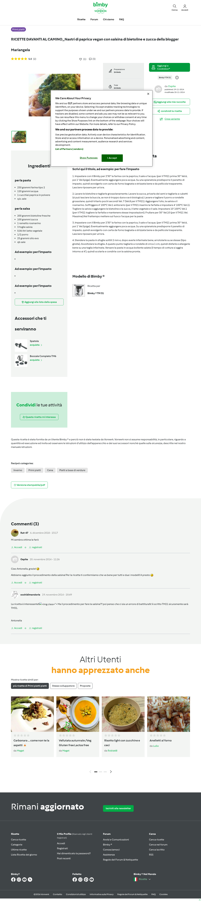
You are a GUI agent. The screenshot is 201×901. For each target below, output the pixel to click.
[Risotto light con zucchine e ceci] (123, 714)
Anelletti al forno (161, 740)
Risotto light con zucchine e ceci (122, 743)
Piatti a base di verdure (72, 470)
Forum (107, 833)
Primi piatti (34, 470)
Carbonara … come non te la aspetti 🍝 (31, 743)
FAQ (153, 894)
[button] (175, 7)
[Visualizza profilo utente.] (158, 88)
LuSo (156, 745)
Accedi (61, 843)
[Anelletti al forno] (168, 714)
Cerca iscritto (157, 849)
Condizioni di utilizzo (76, 894)
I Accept (112, 158)
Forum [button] (94, 19)
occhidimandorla (30, 594)
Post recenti (64, 858)
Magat (20, 750)
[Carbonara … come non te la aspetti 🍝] (32, 714)
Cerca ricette (18, 839)
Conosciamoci (111, 849)
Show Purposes (89, 157)
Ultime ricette (19, 849)
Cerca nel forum (158, 844)
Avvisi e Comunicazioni (116, 839)
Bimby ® (107, 844)
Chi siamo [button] (108, 19)
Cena (50, 470)
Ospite (172, 86)
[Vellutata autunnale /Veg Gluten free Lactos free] (77, 714)
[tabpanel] (100, 735)
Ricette (15, 833)
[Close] (148, 93)
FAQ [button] (121, 19)
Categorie (16, 844)
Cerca (152, 833)
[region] (102, 128)
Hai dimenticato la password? (74, 853)
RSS (151, 854)
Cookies (163, 894)
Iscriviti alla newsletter (118, 808)
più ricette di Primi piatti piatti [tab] (30, 685)
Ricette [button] (81, 19)
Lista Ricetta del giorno (24, 854)
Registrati (62, 848)
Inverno (18, 470)
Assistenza (109, 854)
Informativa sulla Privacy (102, 894)
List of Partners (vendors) (69, 149)
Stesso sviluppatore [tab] (63, 685)
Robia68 (112, 750)
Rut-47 (24, 532)
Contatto (57, 894)
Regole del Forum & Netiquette (120, 859)
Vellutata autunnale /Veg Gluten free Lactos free (75, 743)
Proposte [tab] (85, 685)
